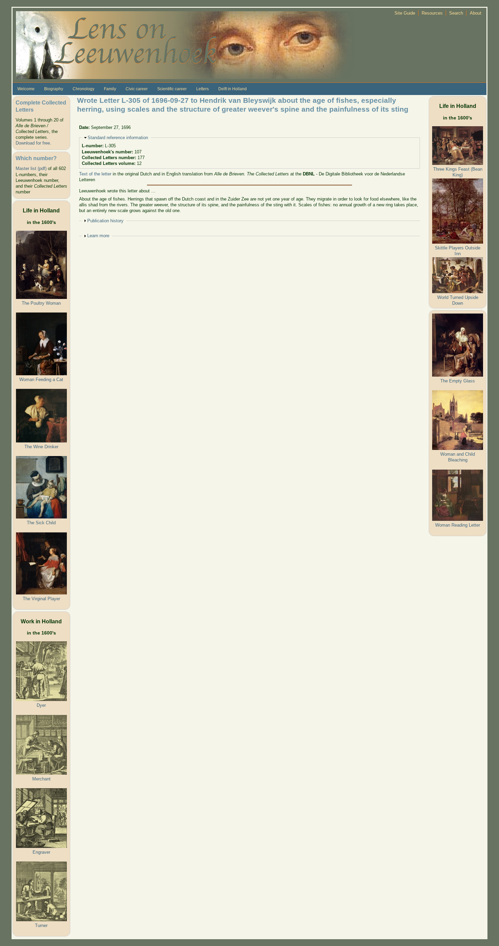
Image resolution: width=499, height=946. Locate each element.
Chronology (83, 89)
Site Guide (404, 13)
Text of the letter (95, 173)
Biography (53, 89)
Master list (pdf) (31, 168)
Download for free (33, 143)
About (475, 13)
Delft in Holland (232, 89)
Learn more (98, 235)
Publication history (105, 220)
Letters (202, 89)
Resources (432, 13)
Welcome (26, 89)
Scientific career (172, 89)
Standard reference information (118, 137)
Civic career (137, 89)
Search (456, 13)
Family (110, 89)
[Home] (185, 44)
